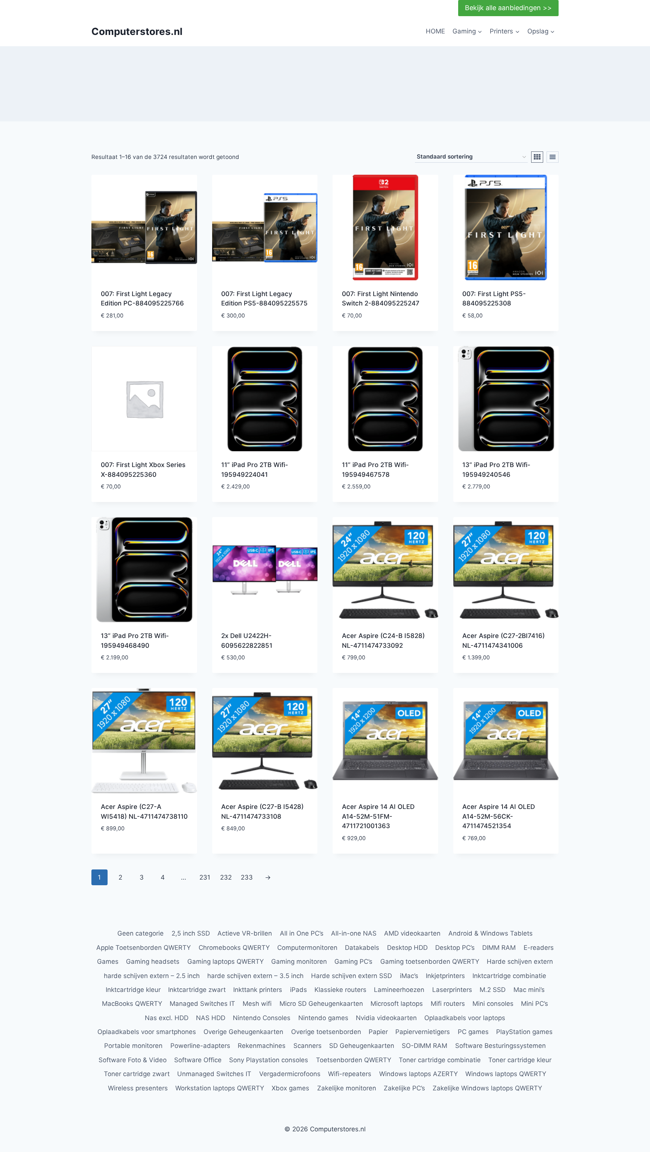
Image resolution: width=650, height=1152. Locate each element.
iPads (298, 989)
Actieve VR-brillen (244, 933)
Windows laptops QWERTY (505, 1074)
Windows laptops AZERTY (418, 1074)
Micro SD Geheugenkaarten (321, 1003)
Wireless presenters (138, 1088)
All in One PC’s (301, 933)
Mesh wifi (257, 1003)
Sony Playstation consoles (268, 1060)
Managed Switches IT (202, 1003)
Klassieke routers (340, 989)
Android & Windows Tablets (490, 933)
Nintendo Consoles (261, 1018)
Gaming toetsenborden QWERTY (429, 961)
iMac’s (409, 976)
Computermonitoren (307, 947)
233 (247, 877)
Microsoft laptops (397, 1003)
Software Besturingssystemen (500, 1045)
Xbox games (290, 1088)
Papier (378, 1032)
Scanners (307, 1045)
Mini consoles (492, 1003)
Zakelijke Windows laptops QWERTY (487, 1088)
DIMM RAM (499, 947)
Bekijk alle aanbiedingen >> (508, 8)
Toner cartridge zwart (137, 1074)
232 (226, 877)
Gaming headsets (152, 961)
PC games (473, 1032)
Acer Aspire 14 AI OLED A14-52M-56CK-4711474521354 (498, 816)
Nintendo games (323, 1018)
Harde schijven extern (520, 961)
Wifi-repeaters (349, 1074)
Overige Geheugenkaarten (243, 1032)
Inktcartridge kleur (133, 989)
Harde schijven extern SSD (351, 976)
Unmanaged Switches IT (214, 1074)
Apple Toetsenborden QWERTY (143, 947)
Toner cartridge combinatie (440, 1060)
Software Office (198, 1060)
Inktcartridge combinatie (509, 976)
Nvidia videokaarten (386, 1018)
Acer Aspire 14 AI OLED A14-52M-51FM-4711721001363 (378, 816)
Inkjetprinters (445, 976)
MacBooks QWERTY (132, 1003)
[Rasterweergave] (537, 157)
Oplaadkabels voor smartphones (146, 1032)
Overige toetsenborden (326, 1032)
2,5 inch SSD (191, 933)
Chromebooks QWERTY (234, 947)
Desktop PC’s (455, 947)
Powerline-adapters (200, 1045)
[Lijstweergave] (553, 157)
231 (204, 877)
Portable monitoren (133, 1045)
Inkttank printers (257, 989)
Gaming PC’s (353, 961)
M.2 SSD (493, 989)
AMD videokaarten (412, 933)
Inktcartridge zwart (197, 989)
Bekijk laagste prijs (133, 851)
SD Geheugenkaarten (361, 1045)
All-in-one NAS (354, 933)
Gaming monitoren (299, 961)
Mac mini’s (529, 989)
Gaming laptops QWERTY (225, 961)
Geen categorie (140, 933)
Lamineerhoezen (399, 989)
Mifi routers (448, 1003)
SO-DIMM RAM (424, 1045)
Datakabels (362, 947)
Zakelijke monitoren (346, 1088)
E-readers (539, 947)
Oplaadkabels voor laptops (464, 1018)
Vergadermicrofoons (289, 1074)
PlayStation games (524, 1032)
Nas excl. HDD (166, 1018)
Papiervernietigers (422, 1032)
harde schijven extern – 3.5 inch (255, 976)
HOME (435, 31)
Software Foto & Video (133, 1060)
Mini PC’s (534, 1003)
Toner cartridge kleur (519, 1060)
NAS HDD (210, 1018)
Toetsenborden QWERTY (353, 1060)
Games (107, 961)
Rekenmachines (262, 1045)
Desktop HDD (407, 947)
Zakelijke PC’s (404, 1088)
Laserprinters (452, 989)
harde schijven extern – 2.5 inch (152, 976)
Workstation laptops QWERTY (219, 1088)
